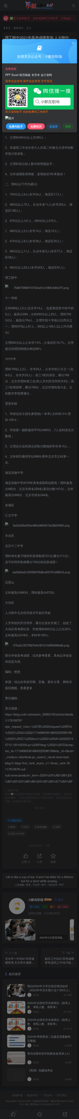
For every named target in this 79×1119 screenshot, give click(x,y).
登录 (68, 126)
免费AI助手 (16, 126)
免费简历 (36, 126)
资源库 (53, 126)
